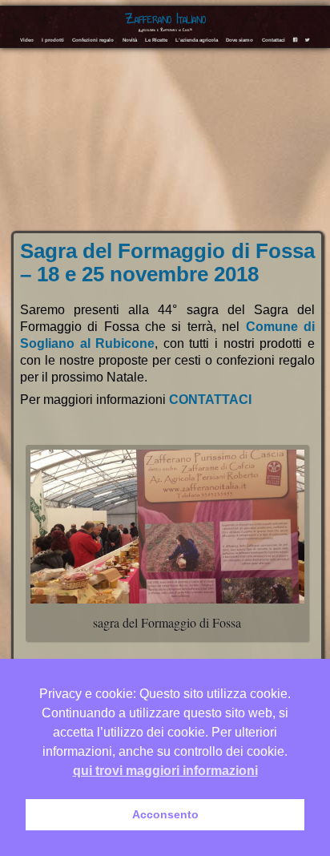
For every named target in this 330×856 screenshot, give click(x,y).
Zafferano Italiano (165, 19)
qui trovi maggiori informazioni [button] (165, 770)
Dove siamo (239, 39)
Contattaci (273, 39)
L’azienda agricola (196, 39)
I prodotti (53, 39)
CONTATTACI (210, 399)
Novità (130, 39)
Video (27, 39)
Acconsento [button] (165, 814)
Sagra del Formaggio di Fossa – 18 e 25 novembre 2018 (167, 262)
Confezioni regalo (93, 39)
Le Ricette (156, 39)
